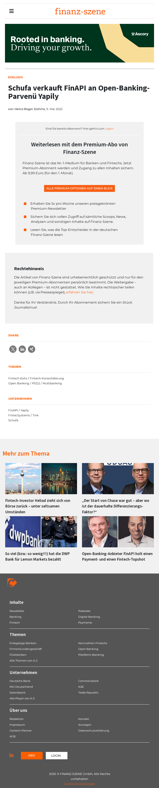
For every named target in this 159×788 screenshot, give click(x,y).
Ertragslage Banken (23, 643)
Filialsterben (18, 654)
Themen (18, 634)
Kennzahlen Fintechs (92, 643)
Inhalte (16, 602)
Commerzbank (88, 681)
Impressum (17, 724)
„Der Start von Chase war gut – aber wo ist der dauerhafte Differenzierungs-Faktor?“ (115, 506)
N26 (81, 686)
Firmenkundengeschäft (26, 649)
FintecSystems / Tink (23, 415)
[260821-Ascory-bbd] (79, 43)
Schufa (13, 420)
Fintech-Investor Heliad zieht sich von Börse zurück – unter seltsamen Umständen (37, 506)
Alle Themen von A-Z (23, 660)
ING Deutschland (21, 686)
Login (56, 755)
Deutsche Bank (20, 681)
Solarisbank (17, 692)
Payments (85, 622)
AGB (13, 736)
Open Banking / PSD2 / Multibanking (35, 383)
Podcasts (84, 611)
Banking (15, 616)
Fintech (15, 622)
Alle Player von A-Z (22, 698)
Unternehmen (23, 672)
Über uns (18, 710)
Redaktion (17, 719)
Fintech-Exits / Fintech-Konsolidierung (36, 378)
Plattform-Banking (91, 654)
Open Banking (88, 649)
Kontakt (83, 719)
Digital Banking (89, 616)
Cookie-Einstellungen (79, 784)
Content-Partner (21, 730)
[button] (13, 349)
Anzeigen (84, 724)
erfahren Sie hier (79, 292)
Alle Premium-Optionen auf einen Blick (79, 188)
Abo (31, 755)
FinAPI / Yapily (18, 410)
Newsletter (17, 611)
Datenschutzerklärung (93, 730)
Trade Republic (88, 692)
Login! (109, 128)
